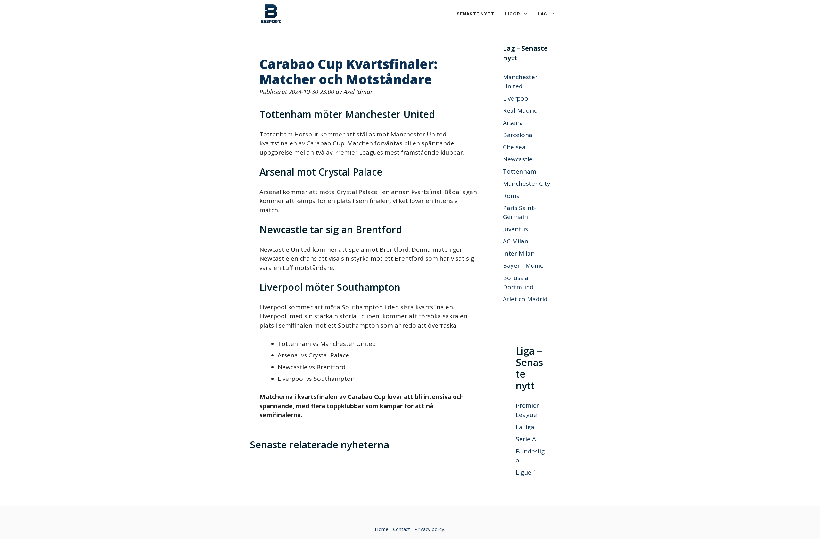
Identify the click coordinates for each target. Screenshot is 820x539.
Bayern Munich (525, 265)
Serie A (526, 439)
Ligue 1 (526, 472)
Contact (401, 529)
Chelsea (514, 147)
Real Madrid (520, 110)
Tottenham (519, 171)
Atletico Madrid (525, 299)
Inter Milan (519, 253)
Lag (542, 13)
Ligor (512, 13)
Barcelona (517, 135)
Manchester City (526, 183)
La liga (525, 427)
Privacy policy (429, 529)
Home (382, 529)
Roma (511, 196)
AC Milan (515, 241)
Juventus (515, 229)
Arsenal (514, 122)
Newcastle (518, 159)
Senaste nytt (476, 13)
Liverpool (516, 98)
